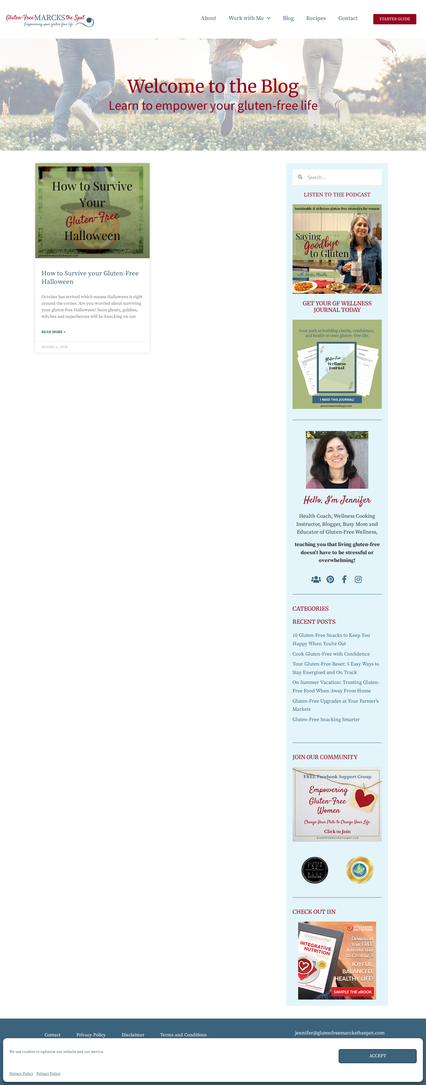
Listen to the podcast (337, 194)
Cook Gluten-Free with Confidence (331, 654)
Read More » (53, 332)
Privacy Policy (21, 1073)
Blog (288, 18)
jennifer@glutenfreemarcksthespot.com (340, 1033)
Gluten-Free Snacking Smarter (326, 719)
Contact (348, 18)
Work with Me (246, 18)
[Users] (316, 579)
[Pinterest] (330, 579)
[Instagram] (358, 579)
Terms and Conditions (183, 1035)
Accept (377, 1056)
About (208, 18)
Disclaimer (133, 1035)
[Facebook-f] (344, 579)
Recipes (316, 18)
